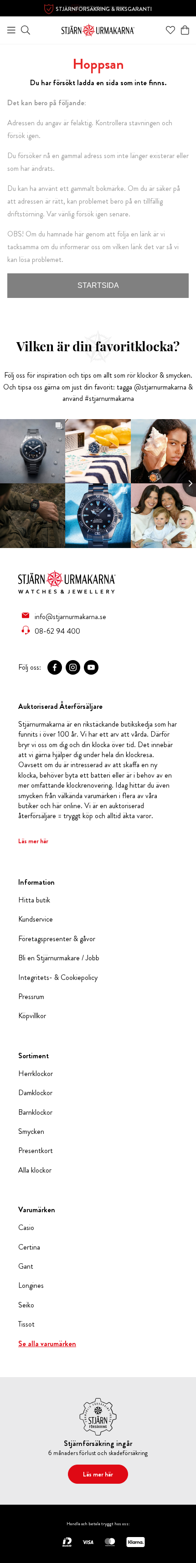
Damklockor (35, 1093)
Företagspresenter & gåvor (56, 939)
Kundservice (35, 919)
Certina (29, 1247)
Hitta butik (34, 900)
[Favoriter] (170, 30)
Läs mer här (33, 841)
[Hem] (98, 29)
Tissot (26, 1324)
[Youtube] (91, 667)
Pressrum (31, 997)
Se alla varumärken (47, 1344)
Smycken (31, 1132)
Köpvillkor (32, 1016)
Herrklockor (35, 1074)
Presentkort (35, 1151)
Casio (26, 1228)
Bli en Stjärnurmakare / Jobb (58, 958)
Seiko (26, 1305)
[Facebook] (54, 667)
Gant (25, 1266)
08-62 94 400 (57, 631)
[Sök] (25, 30)
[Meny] (11, 30)
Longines (31, 1286)
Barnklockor (35, 1112)
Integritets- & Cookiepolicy (58, 978)
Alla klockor (35, 1170)
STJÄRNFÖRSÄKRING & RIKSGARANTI (104, 9)
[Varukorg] (185, 30)
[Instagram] (73, 667)
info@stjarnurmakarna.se (70, 616)
